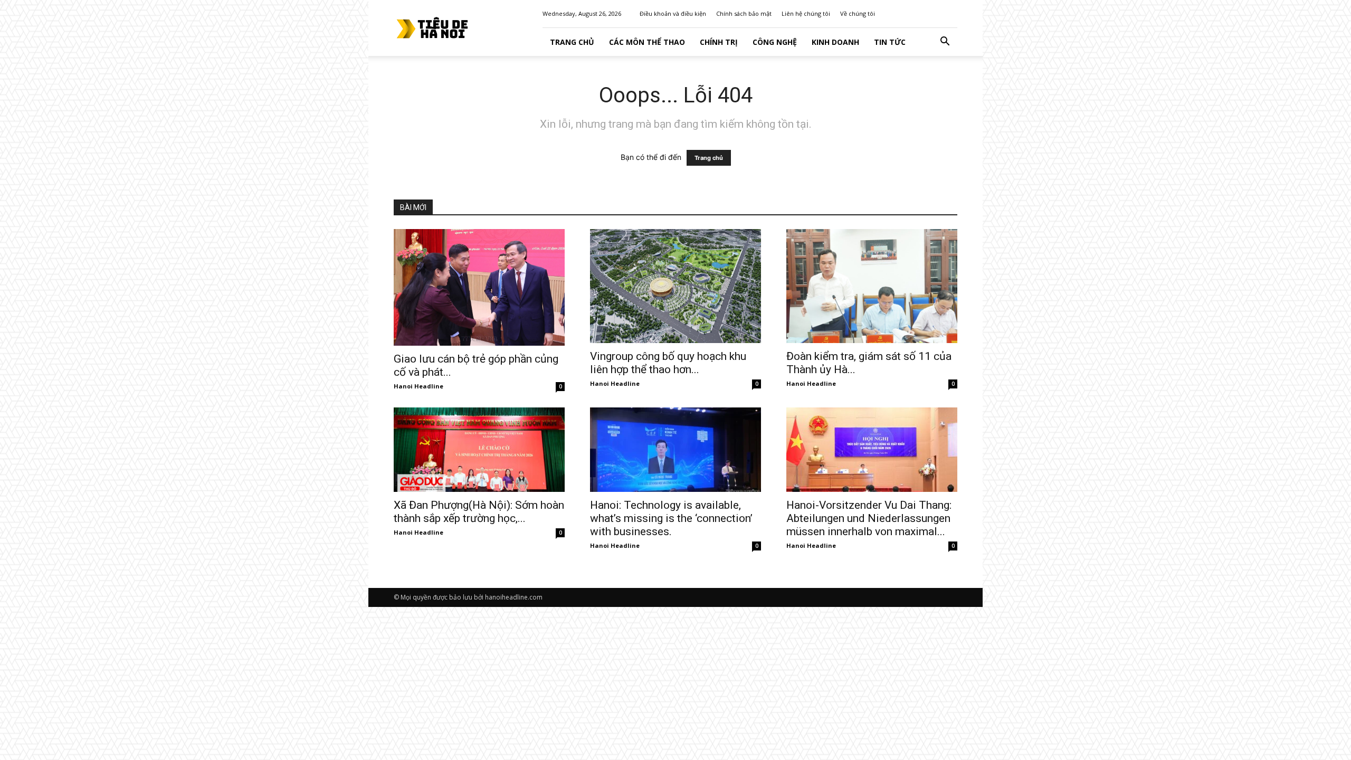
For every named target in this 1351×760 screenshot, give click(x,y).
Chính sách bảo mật (744, 13)
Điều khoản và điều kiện (673, 13)
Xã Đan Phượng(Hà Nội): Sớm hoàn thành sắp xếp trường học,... (479, 512)
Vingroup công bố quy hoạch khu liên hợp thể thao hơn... (668, 363)
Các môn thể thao (647, 42)
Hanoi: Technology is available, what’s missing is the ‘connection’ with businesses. (671, 518)
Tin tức (890, 42)
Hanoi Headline (418, 386)
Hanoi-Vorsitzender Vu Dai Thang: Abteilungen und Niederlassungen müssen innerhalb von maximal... (869, 518)
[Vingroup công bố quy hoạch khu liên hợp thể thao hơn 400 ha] (675, 286)
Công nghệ (775, 42)
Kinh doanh (835, 42)
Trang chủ (708, 158)
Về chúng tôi (857, 13)
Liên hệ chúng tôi (806, 13)
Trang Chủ (572, 42)
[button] (944, 42)
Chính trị (719, 42)
